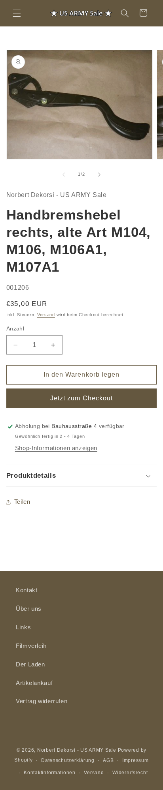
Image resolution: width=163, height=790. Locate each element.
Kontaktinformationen (50, 772)
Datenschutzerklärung (68, 760)
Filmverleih (31, 646)
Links (23, 627)
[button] (17, 13)
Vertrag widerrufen (41, 701)
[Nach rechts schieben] (99, 174)
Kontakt (26, 590)
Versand (46, 314)
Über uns (29, 609)
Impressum (135, 760)
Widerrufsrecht (130, 772)
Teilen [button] (22, 502)
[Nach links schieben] (63, 174)
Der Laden (30, 664)
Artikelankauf (34, 683)
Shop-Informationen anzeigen (56, 448)
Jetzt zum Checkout (81, 398)
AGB (108, 760)
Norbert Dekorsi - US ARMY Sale (76, 750)
